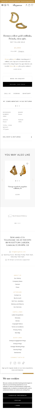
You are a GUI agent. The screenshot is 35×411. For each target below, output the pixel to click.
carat (16, 66)
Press (17, 287)
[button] (16, 105)
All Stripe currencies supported (19, 259)
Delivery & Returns (12, 137)
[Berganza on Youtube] (19, 363)
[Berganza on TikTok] (23, 363)
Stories (17, 321)
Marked (12, 66)
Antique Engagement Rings (17, 340)
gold (14, 59)
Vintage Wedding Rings (17, 346)
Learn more (18, 69)
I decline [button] (17, 400)
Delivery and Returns (17, 304)
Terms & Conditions (18, 327)
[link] (17, 173)
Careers (17, 284)
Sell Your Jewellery (17, 301)
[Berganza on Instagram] (15, 363)
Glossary (17, 318)
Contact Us (17, 295)
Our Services (17, 307)
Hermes (7, 59)
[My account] (26, 4)
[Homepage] (17, 5)
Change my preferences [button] (17, 395)
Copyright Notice (17, 324)
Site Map (17, 332)
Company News (17, 281)
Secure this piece (17, 84)
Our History (17, 278)
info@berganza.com (19, 252)
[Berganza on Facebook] (10, 363)
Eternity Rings (17, 349)
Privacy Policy (17, 330)
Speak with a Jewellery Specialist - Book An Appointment (17, 1)
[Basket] (29, 4)
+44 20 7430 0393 (23, 240)
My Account (17, 298)
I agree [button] (17, 405)
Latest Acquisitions (17, 315)
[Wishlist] (32, 4)
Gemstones (17, 352)
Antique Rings (17, 343)
